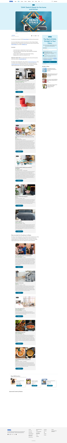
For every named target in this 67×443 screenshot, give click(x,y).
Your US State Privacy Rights (39, 430)
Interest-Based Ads (38, 431)
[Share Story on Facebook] (31, 35)
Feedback (37, 436)
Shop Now (19, 385)
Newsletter (55, 1)
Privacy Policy (55, 58)
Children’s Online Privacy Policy (31, 435)
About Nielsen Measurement (38, 433)
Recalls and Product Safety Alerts (54, 431)
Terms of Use (30, 430)
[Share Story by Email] (36, 35)
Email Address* (45, 47)
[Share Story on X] (33, 35)
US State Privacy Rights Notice (48, 59)
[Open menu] (42, 1)
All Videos (45, 433)
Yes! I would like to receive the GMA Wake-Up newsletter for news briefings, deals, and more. (50, 56)
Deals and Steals (25, 39)
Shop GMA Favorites (15, 376)
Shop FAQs (45, 429)
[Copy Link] (38, 35)
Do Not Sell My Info (31, 433)
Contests (30, 429)
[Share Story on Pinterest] (35, 35)
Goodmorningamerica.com (32, 61)
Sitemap (53, 429)
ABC (44, 432)
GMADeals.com (24, 44)
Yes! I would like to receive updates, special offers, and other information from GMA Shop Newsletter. (50, 53)
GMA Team (13, 35)
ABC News (45, 430)
